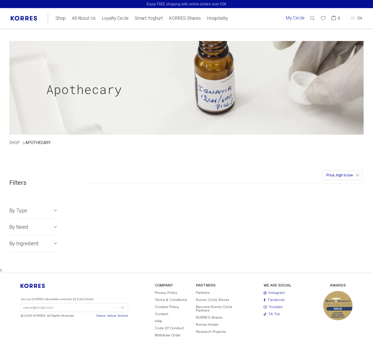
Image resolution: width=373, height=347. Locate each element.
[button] (312, 18)
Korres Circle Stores (212, 300)
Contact (161, 314)
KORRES (36, 286)
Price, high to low (339, 175)
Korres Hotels (207, 324)
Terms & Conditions (171, 300)
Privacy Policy (166, 293)
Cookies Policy (167, 307)
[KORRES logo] (24, 18)
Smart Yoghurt (149, 18)
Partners (203, 293)
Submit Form (100, 307)
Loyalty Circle (115, 18)
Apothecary (38, 142)
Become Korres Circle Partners (214, 308)
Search (297, 38)
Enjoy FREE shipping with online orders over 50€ (186, 4)
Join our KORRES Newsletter (57, 299)
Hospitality (217, 18)
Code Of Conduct (169, 328)
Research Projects (211, 332)
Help (158, 321)
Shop (61, 18)
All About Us (84, 18)
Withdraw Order (168, 335)
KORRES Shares (185, 18)
